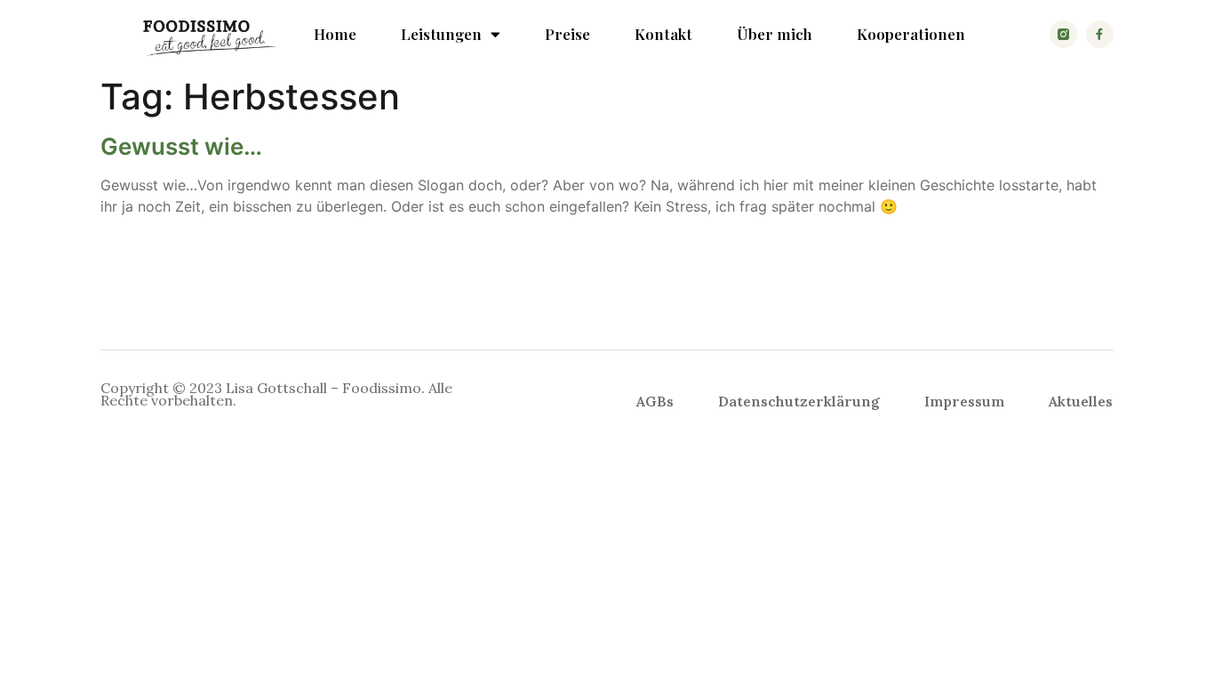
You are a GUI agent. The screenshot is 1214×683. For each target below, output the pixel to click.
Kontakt (663, 34)
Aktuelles (1081, 401)
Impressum (964, 401)
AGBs (655, 401)
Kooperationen (911, 34)
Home (335, 34)
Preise (567, 34)
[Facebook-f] (1100, 34)
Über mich (774, 34)
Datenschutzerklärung (799, 401)
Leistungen (441, 34)
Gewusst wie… (181, 146)
